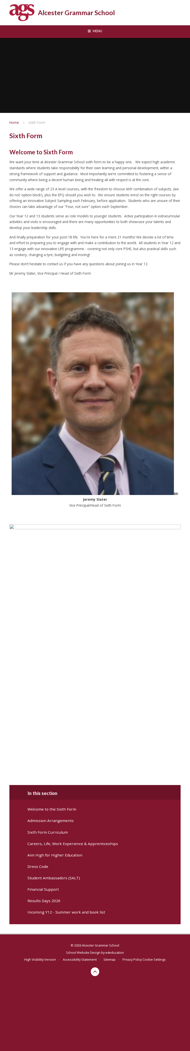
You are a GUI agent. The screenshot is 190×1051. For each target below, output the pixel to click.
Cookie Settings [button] (154, 959)
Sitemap (109, 959)
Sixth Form (36, 122)
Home (14, 122)
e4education (114, 952)
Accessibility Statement (80, 959)
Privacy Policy (132, 959)
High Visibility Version (40, 959)
